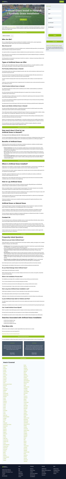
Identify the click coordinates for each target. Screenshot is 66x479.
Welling (25, 442)
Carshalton (25, 388)
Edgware (4, 432)
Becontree (25, 448)
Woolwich (25, 436)
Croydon (25, 403)
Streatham (25, 368)
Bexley (25, 453)
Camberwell (26, 369)
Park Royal (5, 374)
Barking (25, 441)
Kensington (5, 410)
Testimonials (20, 473)
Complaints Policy (56, 470)
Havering (25, 458)
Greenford (11, 333)
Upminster (25, 461)
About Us (31, 468)
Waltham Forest (26, 417)
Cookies (31, 471)
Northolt (4, 376)
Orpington (25, 450)
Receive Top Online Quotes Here (23, 160)
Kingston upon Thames (7, 424)
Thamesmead (26, 445)
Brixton (25, 365)
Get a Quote (23, 19)
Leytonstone (26, 422)
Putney (4, 413)
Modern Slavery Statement (46, 470)
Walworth (25, 371)
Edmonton (25, 408)
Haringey (25, 374)
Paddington (5, 422)
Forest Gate (26, 428)
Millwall (25, 399)
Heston (4, 373)
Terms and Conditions (34, 473)
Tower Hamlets (26, 391)
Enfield (25, 416)
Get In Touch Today (23, 32)
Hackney (25, 383)
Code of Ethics (55, 471)
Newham (25, 431)
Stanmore (5, 429)
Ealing (8, 333)
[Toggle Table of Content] (11, 36)
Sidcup (25, 444)
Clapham (4, 450)
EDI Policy (43, 471)
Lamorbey (25, 447)
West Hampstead (6, 416)
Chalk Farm (5, 438)
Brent (4, 421)
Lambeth (4, 458)
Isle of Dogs (26, 405)
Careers (19, 476)
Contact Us (20, 471)
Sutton (25, 385)
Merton (4, 452)
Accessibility (44, 473)
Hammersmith (5, 393)
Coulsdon (25, 427)
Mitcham (25, 366)
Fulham (4, 404)
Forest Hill (25, 396)
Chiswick (4, 379)
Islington (4, 460)
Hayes (4, 382)
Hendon (4, 419)
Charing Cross (5, 446)
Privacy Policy (32, 470)
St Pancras (5, 449)
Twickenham (5, 388)
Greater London (26, 430)
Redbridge (25, 434)
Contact (61, 1)
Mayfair (4, 435)
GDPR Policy (44, 468)
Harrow (4, 387)
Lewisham (25, 411)
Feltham (4, 399)
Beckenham (26, 419)
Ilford (24, 439)
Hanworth (5, 402)
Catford (25, 410)
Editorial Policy (56, 468)
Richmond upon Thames (7, 384)
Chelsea (4, 427)
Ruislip (4, 407)
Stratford (25, 413)
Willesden (5, 396)
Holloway (4, 455)
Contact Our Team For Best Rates (23, 127)
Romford (25, 456)
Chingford (25, 433)
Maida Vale (5, 415)
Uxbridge (4, 418)
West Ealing (4, 333)
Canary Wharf (26, 402)
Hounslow (5, 377)
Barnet (25, 372)
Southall (14, 333)
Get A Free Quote (23, 358)
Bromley (25, 400)
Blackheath (26, 414)
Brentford (17, 333)
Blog (19, 468)
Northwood (5, 433)
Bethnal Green (26, 382)
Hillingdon (5, 390)
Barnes (4, 391)
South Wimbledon (6, 444)
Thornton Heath (26, 386)
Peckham (25, 377)
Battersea (5, 430)
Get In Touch (55, 41)
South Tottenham (27, 380)
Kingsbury (5, 401)
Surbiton (4, 436)
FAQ (19, 470)
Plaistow (25, 425)
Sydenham (25, 397)
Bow (24, 394)
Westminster (5, 447)
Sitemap (54, 473)
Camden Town (5, 441)
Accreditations (32, 476)
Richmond (5, 385)
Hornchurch (26, 459)
